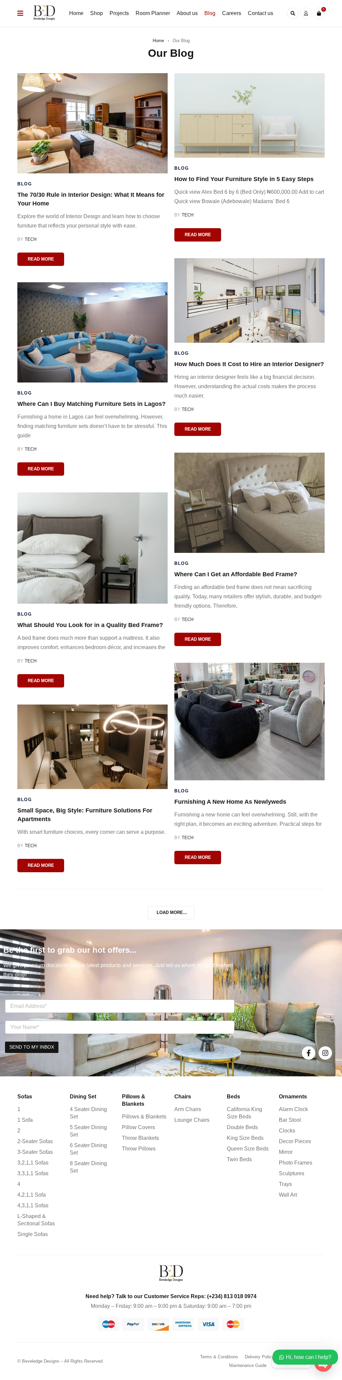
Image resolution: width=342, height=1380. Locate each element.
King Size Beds (245, 1138)
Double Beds (242, 1127)
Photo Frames (295, 1163)
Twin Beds (239, 1159)
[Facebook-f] (308, 1053)
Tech (30, 239)
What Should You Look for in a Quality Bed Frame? (90, 625)
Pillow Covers (138, 1127)
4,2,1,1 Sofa (31, 1195)
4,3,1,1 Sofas (32, 1205)
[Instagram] (325, 1053)
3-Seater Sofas (35, 1152)
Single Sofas (32, 1234)
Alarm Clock (293, 1109)
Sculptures (291, 1173)
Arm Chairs (187, 1109)
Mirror (286, 1152)
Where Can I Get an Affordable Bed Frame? (235, 574)
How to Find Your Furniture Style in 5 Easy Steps (244, 179)
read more (41, 259)
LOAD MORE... (172, 912)
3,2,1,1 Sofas (32, 1163)
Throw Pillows (139, 1149)
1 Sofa (25, 1120)
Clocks (287, 1130)
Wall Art (288, 1195)
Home (158, 40)
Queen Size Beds (248, 1149)
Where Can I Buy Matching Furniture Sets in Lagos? (91, 404)
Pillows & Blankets (144, 1116)
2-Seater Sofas (35, 1141)
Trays (285, 1184)
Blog (24, 183)
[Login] (306, 13)
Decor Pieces (295, 1141)
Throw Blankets (140, 1138)
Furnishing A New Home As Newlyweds (230, 801)
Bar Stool (290, 1120)
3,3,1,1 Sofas (32, 1173)
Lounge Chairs (191, 1120)
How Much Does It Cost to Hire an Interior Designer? (249, 364)
